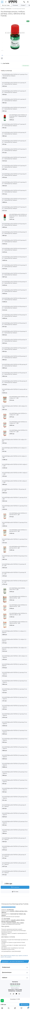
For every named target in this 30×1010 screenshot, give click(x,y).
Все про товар (6, 5)
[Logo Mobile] (13, 1)
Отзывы (23, 5)
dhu (6, 957)
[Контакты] (24, 1)
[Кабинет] (27, 1)
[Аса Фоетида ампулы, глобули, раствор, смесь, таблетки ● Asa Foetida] (15, 37)
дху (17, 955)
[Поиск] (8, 1008)
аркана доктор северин (9, 955)
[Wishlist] (2, 58)
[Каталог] (2, 1008)
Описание (15, 5)
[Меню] (5, 1)
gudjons (9, 957)
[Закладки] (21, 1008)
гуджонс (20, 955)
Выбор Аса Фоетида (6, 70)
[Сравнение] (15, 1008)
